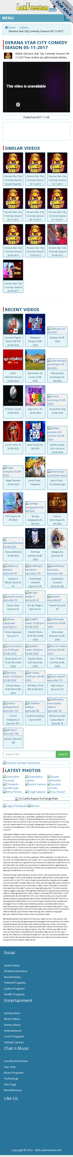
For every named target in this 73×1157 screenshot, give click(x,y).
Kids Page (10, 1084)
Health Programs (14, 994)
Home (12, 27)
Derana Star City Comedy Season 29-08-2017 (57, 251)
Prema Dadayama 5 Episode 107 (13, 719)
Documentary (12, 977)
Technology (11, 1078)
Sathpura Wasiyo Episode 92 (13, 582)
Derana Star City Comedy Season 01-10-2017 (57, 215)
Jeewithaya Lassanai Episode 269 (57, 582)
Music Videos (12, 1019)
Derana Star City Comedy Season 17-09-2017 (35, 251)
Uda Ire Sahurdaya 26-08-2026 (57, 520)
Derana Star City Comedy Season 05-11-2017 (13, 215)
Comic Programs (14, 1036)
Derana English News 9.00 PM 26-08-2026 (13, 341)
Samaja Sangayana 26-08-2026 (35, 520)
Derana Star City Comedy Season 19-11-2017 (35, 180)
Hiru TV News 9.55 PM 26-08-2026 (57, 662)
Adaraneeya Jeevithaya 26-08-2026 (57, 377)
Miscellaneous (13, 1090)
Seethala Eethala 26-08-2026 (35, 555)
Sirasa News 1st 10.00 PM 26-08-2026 (13, 662)
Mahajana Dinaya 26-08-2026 (35, 341)
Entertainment (12, 1030)
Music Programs (14, 1072)
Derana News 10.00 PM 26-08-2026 (13, 689)
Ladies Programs (14, 988)
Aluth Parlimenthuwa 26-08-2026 (13, 377)
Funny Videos (12, 1025)
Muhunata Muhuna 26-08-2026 (57, 635)
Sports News (12, 965)
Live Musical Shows (16, 1061)
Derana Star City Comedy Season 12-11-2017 (57, 180)
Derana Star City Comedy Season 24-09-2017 (13, 251)
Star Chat (9, 1067)
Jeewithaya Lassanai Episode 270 (35, 582)
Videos (24, 27)
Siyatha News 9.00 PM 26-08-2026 (35, 662)
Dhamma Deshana (15, 971)
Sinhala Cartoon (14, 1042)
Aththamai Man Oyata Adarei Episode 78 (57, 719)
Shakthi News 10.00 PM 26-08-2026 (35, 635)
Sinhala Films (12, 1013)
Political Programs (15, 982)
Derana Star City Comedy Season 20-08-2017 (13, 287)
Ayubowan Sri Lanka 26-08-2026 (35, 377)
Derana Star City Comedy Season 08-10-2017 (35, 215)
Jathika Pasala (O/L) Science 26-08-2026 (57, 448)
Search (62, 754)
